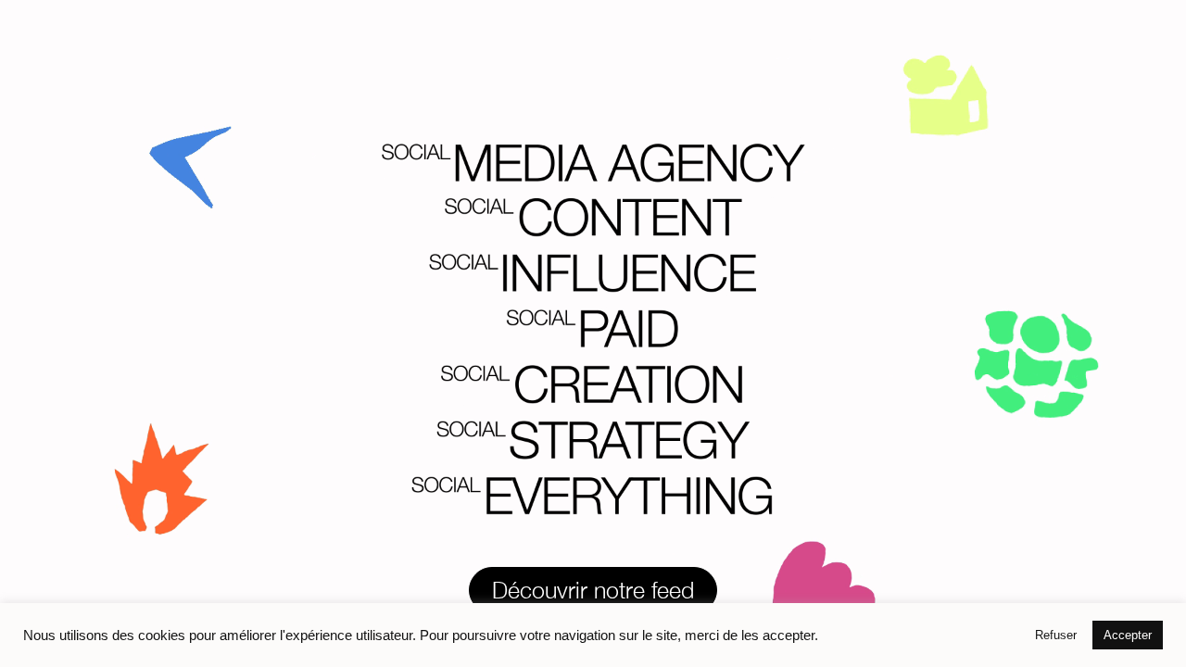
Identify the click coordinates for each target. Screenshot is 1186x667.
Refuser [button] (1056, 635)
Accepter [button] (1128, 635)
